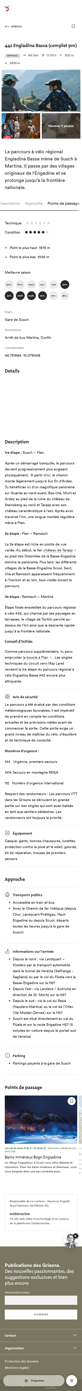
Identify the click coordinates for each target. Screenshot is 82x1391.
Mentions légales (17, 1368)
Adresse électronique (17, 1292)
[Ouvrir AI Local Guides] (71, 1241)
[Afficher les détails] (75, 1235)
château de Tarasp (58, 550)
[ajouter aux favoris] (73, 26)
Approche (34, 203)
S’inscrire (41, 1314)
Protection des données (22, 1361)
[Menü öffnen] (71, 1380)
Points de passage (64, 203)
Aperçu (16, 26)
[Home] (7, 11)
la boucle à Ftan (35, 657)
